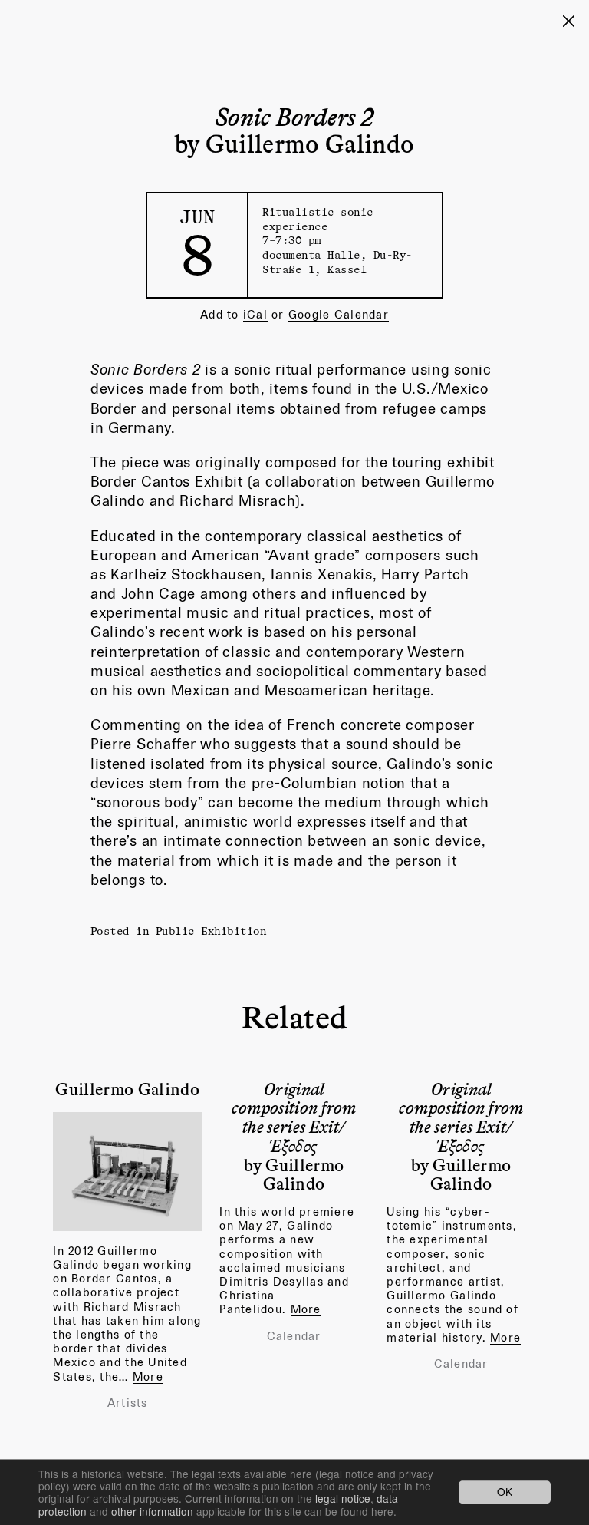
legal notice (342, 1498)
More (148, 1376)
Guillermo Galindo (127, 1088)
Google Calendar (338, 314)
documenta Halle (311, 254)
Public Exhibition (211, 930)
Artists (127, 1403)
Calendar (294, 1336)
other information (152, 1511)
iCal (255, 314)
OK (504, 1492)
